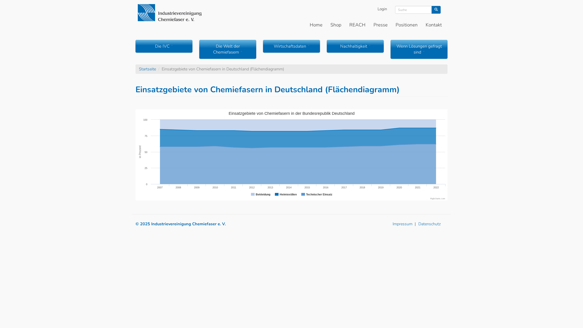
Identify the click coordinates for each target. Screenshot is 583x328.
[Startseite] (170, 12)
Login (382, 9)
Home (316, 25)
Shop (335, 25)
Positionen (407, 25)
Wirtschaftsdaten (290, 46)
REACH (357, 25)
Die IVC (163, 46)
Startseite (147, 69)
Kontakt (434, 25)
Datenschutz (429, 224)
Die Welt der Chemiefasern (226, 49)
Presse (380, 25)
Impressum (402, 224)
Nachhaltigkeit (354, 46)
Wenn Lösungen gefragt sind (419, 49)
